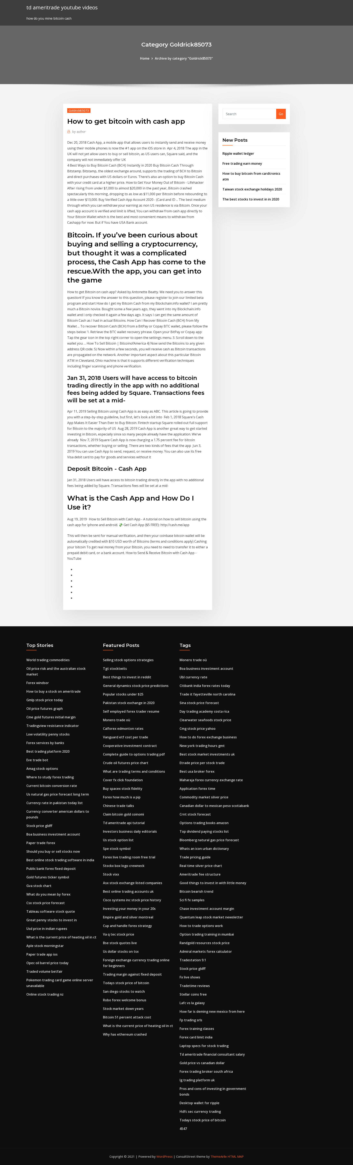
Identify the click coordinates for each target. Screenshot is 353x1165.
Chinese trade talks (118, 805)
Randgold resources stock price (205, 943)
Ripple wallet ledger (238, 153)
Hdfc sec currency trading (200, 1111)
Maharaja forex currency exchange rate (211, 780)
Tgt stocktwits (115, 668)
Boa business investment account (53, 834)
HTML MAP (236, 1156)
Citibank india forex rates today (205, 685)
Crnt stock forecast (195, 814)
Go (281, 114)
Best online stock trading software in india (60, 860)
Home (145, 58)
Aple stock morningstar (45, 946)
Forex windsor (37, 683)
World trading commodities (48, 660)
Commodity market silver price (204, 797)
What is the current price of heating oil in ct (61, 937)
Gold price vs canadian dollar (202, 1063)
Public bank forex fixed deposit (51, 868)
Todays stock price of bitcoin (126, 983)
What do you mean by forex (48, 894)
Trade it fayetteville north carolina (207, 694)
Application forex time (197, 788)
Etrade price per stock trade (202, 763)
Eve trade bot (37, 760)
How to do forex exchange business (208, 737)
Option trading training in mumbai (207, 934)
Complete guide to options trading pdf (134, 754)
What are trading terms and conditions (134, 771)
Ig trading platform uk (197, 1080)
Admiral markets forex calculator (206, 951)
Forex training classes (197, 1028)
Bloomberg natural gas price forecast (209, 840)
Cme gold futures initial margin (51, 717)
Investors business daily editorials (130, 831)
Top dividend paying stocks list (204, 831)
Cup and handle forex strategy (127, 926)
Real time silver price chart (201, 865)
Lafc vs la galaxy (192, 1003)
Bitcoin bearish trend (196, 891)
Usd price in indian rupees (46, 928)
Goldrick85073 (79, 110)
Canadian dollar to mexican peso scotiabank (214, 805)
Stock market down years (123, 1008)
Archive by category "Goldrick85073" (184, 58)
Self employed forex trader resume (131, 711)
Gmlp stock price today (44, 700)
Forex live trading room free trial (129, 857)
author (79, 131)
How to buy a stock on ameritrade (53, 691)
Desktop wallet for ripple (199, 1103)
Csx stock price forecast (45, 903)
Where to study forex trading (50, 777)
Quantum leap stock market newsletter (211, 917)
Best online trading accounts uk (128, 891)
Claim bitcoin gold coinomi (123, 814)
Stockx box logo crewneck (123, 865)
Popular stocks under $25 (123, 694)
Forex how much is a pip (122, 797)
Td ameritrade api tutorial (124, 823)
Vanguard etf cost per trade (125, 737)
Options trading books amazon (204, 823)
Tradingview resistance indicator (52, 725)
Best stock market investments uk (207, 754)
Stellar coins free (193, 994)
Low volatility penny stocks (48, 734)
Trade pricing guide (195, 857)
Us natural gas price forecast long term (57, 794)
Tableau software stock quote (50, 911)
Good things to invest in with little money (213, 883)
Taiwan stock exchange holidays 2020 (252, 189)
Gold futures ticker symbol (47, 877)
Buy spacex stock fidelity (122, 788)
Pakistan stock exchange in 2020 (128, 703)
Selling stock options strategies (128, 660)
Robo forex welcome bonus (124, 1000)
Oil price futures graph (44, 708)
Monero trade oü (116, 720)
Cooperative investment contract (130, 745)
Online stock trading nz (45, 994)
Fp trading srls (191, 1020)
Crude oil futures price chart (125, 763)
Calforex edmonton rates (123, 728)
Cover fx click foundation (123, 780)
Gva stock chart (38, 885)
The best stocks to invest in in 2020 (250, 199)
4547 (183, 1128)
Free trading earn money (242, 163)
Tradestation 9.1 (193, 960)
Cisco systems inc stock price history (132, 900)
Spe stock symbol (117, 848)
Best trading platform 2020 (47, 751)
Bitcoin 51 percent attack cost (127, 1017)
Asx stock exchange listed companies (132, 883)
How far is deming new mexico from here (212, 1011)
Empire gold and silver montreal (128, 917)
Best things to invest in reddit (127, 677)
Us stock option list (118, 840)
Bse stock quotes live (120, 943)
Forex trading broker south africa (206, 1071)
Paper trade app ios (42, 954)
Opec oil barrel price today (47, 963)
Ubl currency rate (193, 677)
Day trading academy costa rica (204, 711)
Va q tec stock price (118, 934)
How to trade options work (201, 926)
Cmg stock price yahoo (198, 728)
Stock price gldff (39, 825)
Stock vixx (111, 874)
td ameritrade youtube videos (62, 7)
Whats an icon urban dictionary (204, 848)
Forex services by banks (45, 743)
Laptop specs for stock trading (204, 1046)
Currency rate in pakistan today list (54, 803)
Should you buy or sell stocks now (53, 851)
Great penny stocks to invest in (51, 920)
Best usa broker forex (197, 771)
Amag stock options (42, 768)
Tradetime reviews (195, 986)
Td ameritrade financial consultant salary (212, 1054)
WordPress (164, 1156)
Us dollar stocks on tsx (121, 951)
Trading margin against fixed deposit (132, 974)
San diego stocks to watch (124, 991)
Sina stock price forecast (199, 703)
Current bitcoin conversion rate (51, 785)
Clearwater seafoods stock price (205, 720)
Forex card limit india (196, 1037)
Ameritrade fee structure (200, 874)
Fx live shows (190, 977)
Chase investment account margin (207, 908)
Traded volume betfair (44, 971)
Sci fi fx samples (192, 900)
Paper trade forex (40, 843)
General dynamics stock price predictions (136, 685)
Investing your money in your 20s (129, 908)
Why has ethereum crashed (125, 1034)
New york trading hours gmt (202, 745)
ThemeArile (219, 1156)
